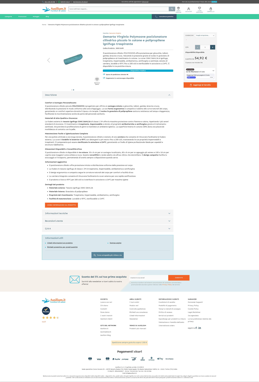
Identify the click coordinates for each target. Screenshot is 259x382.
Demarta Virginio (115, 33)
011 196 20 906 (50, 2)
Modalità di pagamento (168, 305)
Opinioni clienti (106, 319)
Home (44, 25)
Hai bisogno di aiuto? (80, 2)
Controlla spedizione (137, 309)
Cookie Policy (193, 309)
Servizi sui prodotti (166, 316)
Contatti (103, 309)
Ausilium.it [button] (104, 328)
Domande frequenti (195, 302)
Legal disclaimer (194, 312)
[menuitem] (8, 17)
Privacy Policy (167, 285)
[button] (49, 60)
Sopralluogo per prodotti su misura (172, 319)
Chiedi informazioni (137, 316)
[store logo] (54, 9)
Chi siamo (104, 305)
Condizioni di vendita (167, 302)
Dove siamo (104, 312)
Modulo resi (134, 305)
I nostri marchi (106, 316)
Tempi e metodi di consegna (169, 309)
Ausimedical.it (105, 332)
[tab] (107, 94)
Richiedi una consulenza (139, 312)
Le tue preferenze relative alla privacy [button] (199, 320)
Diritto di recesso (165, 312)
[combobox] (121, 9)
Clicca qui (145, 2)
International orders (167, 326)
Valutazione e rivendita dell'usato (171, 322)
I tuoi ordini (134, 302)
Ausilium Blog (105, 335)
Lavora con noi (106, 302)
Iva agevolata (193, 316)
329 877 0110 (65, 2)
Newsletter (134, 319)
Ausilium (214, 2)
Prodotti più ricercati (138, 328)
